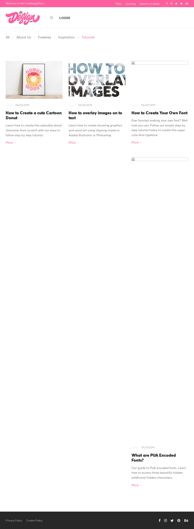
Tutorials (88, 37)
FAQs (118, 4)
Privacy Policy (14, 520)
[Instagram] (171, 3)
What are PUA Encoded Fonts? (153, 457)
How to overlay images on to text (95, 115)
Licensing (130, 4)
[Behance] (187, 3)
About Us (23, 37)
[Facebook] (166, 3)
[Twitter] (176, 3)
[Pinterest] (181, 3)
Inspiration (66, 37)
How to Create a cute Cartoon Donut (34, 115)
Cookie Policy (34, 520)
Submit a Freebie (149, 4)
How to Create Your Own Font (159, 112)
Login (64, 18)
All (7, 37)
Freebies (44, 37)
